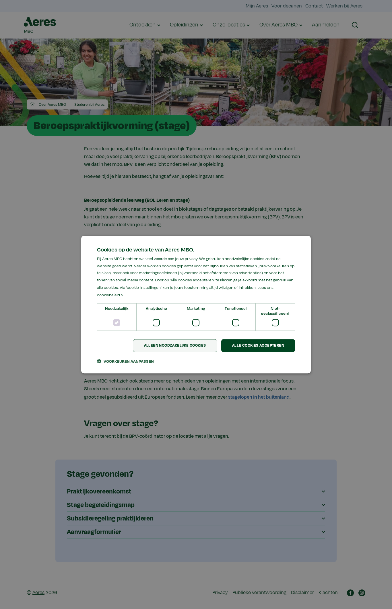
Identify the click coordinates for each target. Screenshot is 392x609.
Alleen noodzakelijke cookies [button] (175, 345)
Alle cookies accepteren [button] (258, 345)
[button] (125, 361)
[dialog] (196, 305)
